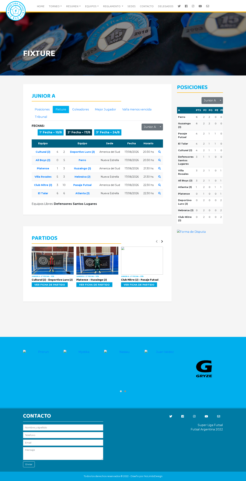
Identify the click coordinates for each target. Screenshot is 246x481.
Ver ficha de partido (49, 284)
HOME (40, 6)
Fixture (61, 109)
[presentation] (157, 241)
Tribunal (41, 117)
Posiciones (42, 109)
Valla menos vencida (136, 109)
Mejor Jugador (105, 109)
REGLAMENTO (112, 6)
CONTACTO (147, 6)
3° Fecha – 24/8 (108, 132)
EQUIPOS (91, 6)
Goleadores (80, 109)
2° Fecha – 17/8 (79, 132)
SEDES (132, 6)
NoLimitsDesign (153, 476)
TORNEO (54, 6)
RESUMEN (72, 6)
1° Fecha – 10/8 (50, 132)
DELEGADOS (165, 6)
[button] (200, 87)
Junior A (150, 127)
